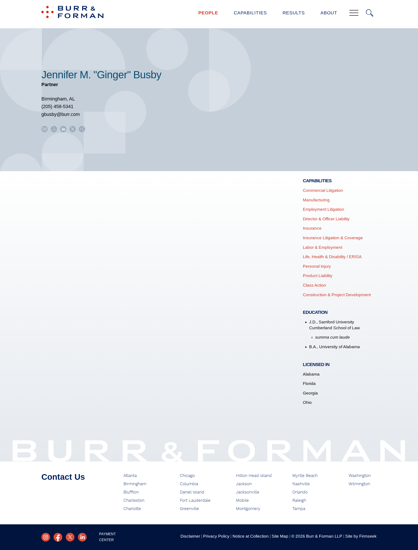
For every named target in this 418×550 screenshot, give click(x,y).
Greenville (189, 509)
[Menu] (354, 13)
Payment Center (107, 537)
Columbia (189, 484)
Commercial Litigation (323, 190)
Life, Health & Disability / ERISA (332, 256)
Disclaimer (190, 536)
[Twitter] (70, 537)
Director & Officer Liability (326, 219)
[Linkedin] (82, 537)
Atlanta (130, 476)
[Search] (369, 13)
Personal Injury (317, 266)
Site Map (280, 536)
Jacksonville (247, 492)
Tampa (298, 509)
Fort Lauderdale (195, 500)
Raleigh (299, 500)
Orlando (300, 492)
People (208, 12)
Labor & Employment (322, 247)
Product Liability (317, 275)
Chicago (187, 476)
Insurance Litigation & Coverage (333, 238)
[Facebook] (58, 537)
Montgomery (248, 509)
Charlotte (132, 509)
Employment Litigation (323, 209)
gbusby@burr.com (60, 114)
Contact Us (63, 476)
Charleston (133, 500)
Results (294, 12)
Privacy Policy (216, 536)
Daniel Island (192, 492)
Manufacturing (316, 200)
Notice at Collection (251, 536)
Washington (360, 476)
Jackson (244, 484)
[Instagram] (45, 537)
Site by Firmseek (361, 536)
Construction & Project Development (337, 295)
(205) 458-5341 (57, 106)
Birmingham (134, 484)
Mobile (242, 500)
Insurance (312, 228)
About (328, 12)
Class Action (314, 285)
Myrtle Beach (305, 476)
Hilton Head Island (254, 476)
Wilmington (359, 484)
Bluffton (131, 492)
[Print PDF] (54, 130)
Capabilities (250, 12)
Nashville (301, 484)
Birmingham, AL (58, 99)
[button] (82, 130)
